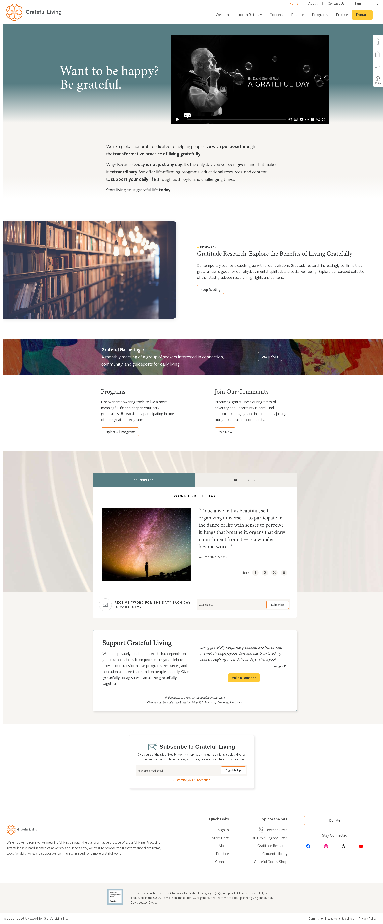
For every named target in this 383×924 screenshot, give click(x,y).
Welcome (223, 14)
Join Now (225, 432)
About (313, 3)
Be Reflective (245, 480)
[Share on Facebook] (255, 573)
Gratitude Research (272, 845)
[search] (376, 3)
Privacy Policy (367, 918)
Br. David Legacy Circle (269, 837)
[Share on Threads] (265, 573)
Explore (342, 14)
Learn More (269, 356)
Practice (297, 14)
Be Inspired (143, 480)
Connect (276, 14)
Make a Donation (243, 678)
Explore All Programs (119, 432)
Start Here (220, 837)
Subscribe (277, 605)
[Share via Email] (284, 573)
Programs (320, 14)
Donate (362, 15)
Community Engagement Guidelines (331, 918)
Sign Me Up (233, 770)
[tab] (144, 480)
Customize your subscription (191, 780)
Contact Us (336, 3)
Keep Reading (210, 290)
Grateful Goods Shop (270, 861)
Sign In (359, 3)
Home (293, 3)
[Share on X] (274, 573)
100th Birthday (250, 14)
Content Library (274, 853)
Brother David (276, 829)
